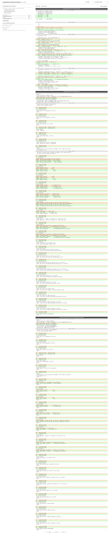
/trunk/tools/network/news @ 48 (9, 9)
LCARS (24, 2)
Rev (29, 17)
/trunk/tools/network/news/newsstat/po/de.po (72, 91)
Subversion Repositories (11, 2)
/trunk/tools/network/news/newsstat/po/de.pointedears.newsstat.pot (72, 317)
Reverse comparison (7, 12)
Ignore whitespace (104, 6)
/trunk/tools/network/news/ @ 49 (9, 11)
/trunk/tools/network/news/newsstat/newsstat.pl (71, 8)
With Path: (4, 17)
